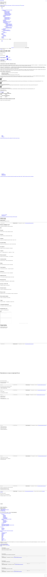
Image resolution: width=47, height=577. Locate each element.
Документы (3, 528)
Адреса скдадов (7, 63)
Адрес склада (10, 59)
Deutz (2, 534)
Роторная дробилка (7, 12)
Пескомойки (4, 20)
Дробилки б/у (6, 23)
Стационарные (5, 518)
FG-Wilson (3, 538)
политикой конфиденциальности (18, 557)
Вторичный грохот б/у (9, 27)
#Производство (4, 215)
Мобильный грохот (7, 17)
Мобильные (4, 520)
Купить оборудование (14, 512)
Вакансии (4, 35)
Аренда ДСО (4, 32)
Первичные (4, 521)
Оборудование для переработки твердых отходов (7, 21)
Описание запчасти (3, 63)
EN (2, 7)
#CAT (2, 135)
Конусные (4, 515)
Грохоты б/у (6, 26)
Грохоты (3, 519)
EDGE (2, 536)
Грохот (4, 16)
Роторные (4, 516)
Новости (3, 529)
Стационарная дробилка (8, 14)
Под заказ (9, 57)
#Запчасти (3, 173)
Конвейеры (4, 28)
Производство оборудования (6, 30)
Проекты (3, 36)
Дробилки (4, 10)
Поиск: (1, 39)
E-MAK (3, 535)
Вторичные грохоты (7, 19)
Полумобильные (5, 517)
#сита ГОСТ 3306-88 (4, 214)
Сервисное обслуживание (10, 530)
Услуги (3, 31)
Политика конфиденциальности (4, 544)
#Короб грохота (4, 174)
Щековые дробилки (7, 11)
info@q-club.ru (18, 5)
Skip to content (2, 0)
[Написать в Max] (0, 4)
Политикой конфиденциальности (41, 394)
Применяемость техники (12, 63)
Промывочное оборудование (5, 524)
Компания (3, 34)
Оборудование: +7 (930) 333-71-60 (12, 5)
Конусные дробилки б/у (9, 24)
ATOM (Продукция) (4, 532)
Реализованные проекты (3, 530)
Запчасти (3, 33)
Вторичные (4, 522)
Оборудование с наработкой (6, 22)
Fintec (2, 539)
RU (2, 41)
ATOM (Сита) (3, 533)
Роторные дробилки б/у (9, 25)
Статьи (3, 37)
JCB (2, 540)
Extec (2, 537)
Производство (3, 29)
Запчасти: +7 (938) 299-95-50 (3, 5)
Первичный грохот (7, 18)
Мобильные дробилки (7, 13)
